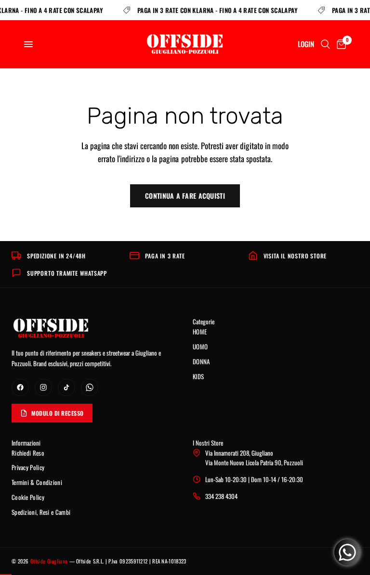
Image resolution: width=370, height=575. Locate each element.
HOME (200, 331)
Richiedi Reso (28, 453)
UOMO (200, 346)
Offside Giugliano (48, 561)
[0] (339, 44)
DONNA (201, 361)
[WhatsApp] (89, 387)
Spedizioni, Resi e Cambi (41, 512)
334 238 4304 (221, 496)
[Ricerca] (325, 44)
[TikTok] (66, 387)
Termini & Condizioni (37, 482)
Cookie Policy (28, 497)
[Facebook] (20, 387)
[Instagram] (43, 387)
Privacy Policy (28, 467)
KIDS (198, 376)
